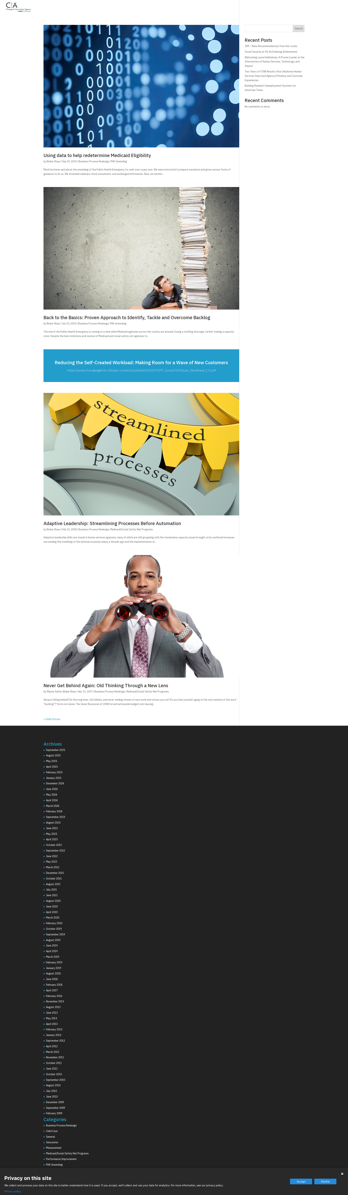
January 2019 (53, 968)
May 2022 (51, 861)
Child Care (52, 1131)
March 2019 (52, 956)
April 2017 (52, 990)
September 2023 (55, 817)
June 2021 (52, 895)
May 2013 (51, 1018)
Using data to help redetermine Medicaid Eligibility (97, 155)
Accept (301, 1181)
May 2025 (51, 761)
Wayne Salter (54, 691)
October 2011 (54, 1063)
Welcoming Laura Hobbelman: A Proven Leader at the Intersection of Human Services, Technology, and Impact (274, 62)
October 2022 (54, 845)
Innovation (52, 1142)
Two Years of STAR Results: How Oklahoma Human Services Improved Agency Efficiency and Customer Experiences (274, 76)
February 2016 (54, 996)
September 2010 (55, 1080)
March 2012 (52, 1052)
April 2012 (52, 1046)
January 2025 (53, 778)
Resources (325, 8)
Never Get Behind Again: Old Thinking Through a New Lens (106, 685)
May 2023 (51, 834)
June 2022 (52, 856)
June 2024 (52, 789)
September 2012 (55, 1040)
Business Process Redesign (94, 161)
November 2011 (55, 1057)
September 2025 (55, 750)
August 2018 (53, 973)
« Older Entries (52, 719)
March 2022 (52, 867)
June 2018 (52, 979)
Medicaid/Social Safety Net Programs (131, 529)
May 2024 (51, 794)
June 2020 (52, 906)
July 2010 (51, 1091)
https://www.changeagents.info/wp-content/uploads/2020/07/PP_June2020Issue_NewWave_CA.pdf (141, 370)
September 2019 (55, 934)
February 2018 (54, 984)
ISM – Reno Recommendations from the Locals (271, 46)
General (50, 1136)
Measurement (54, 1147)
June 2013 (52, 1012)
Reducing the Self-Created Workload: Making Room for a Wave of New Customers (141, 362)
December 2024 (55, 783)
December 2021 (55, 873)
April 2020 (52, 912)
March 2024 (52, 806)
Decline (325, 1181)
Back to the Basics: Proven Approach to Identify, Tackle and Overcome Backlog (127, 317)
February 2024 (54, 811)
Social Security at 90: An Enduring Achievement (271, 51)
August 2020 (53, 901)
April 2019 (52, 951)
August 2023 (53, 822)
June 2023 (52, 828)
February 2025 (54, 772)
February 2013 (54, 1029)
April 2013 (52, 1024)
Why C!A (304, 8)
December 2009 (55, 1102)
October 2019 (54, 928)
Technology (283, 8)
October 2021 (54, 878)
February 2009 (54, 1113)
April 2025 (52, 766)
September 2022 (55, 850)
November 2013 (55, 1001)
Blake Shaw (53, 161)
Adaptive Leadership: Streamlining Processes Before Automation (112, 523)
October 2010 (54, 1074)
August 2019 (53, 940)
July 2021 (51, 889)
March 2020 (52, 917)
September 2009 (55, 1107)
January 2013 (53, 1035)
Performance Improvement (61, 1159)
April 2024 (52, 800)
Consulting (259, 8)
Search (299, 28)
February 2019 (54, 962)
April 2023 (52, 839)
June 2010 (52, 1096)
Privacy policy (12, 1191)
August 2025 (53, 755)
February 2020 (54, 923)
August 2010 (53, 1085)
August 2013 (53, 1007)
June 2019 (52, 945)
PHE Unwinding (118, 161)
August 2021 (53, 884)
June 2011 (52, 1068)
